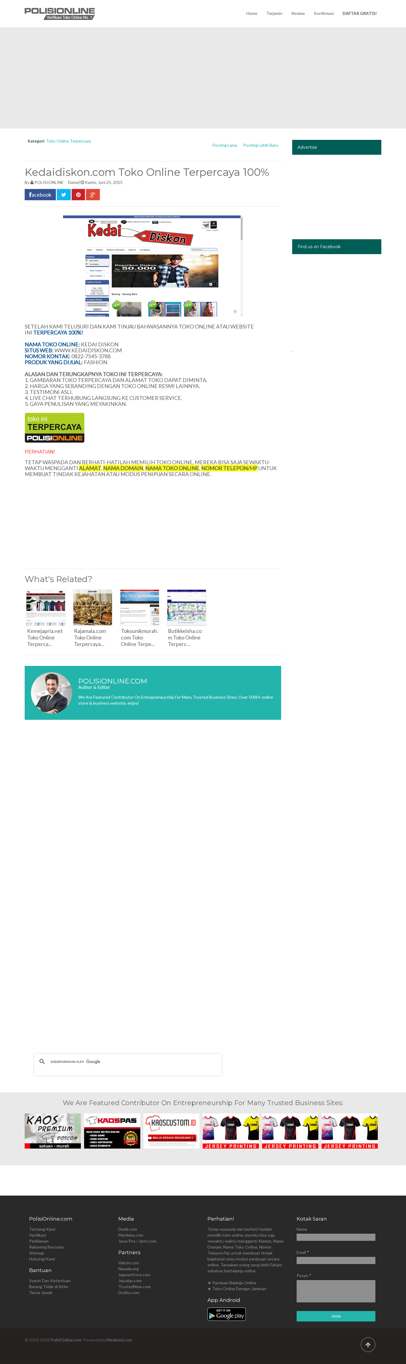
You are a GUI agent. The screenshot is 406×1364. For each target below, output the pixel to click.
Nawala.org (128, 1268)
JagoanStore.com (134, 1274)
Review (298, 13)
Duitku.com (128, 1292)
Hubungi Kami (42, 1258)
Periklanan (38, 1240)
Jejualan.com (130, 1280)
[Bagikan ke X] (64, 194)
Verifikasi (37, 1235)
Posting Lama (224, 145)
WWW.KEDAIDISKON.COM (88, 350)
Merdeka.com (130, 1235)
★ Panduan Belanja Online (231, 1282)
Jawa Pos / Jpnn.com (137, 1240)
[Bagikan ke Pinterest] (78, 194)
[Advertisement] (203, 78)
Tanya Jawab (41, 1292)
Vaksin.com (128, 1262)
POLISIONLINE (49, 182)
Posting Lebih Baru (260, 145)
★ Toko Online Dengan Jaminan (236, 1288)
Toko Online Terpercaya (68, 140)
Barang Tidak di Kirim (48, 1286)
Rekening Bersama (46, 1246)
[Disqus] (153, 813)
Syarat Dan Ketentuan (50, 1280)
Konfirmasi (324, 13)
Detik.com (127, 1229)
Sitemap (36, 1252)
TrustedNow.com (134, 1286)
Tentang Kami (42, 1229)
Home (251, 13)
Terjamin (274, 13)
